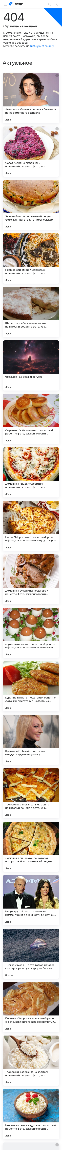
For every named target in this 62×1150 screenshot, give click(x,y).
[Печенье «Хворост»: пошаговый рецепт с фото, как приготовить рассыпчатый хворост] (31, 1007)
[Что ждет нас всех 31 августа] (31, 365)
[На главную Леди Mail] (18, 4)
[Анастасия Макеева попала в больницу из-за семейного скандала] (31, 98)
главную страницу (42, 46)
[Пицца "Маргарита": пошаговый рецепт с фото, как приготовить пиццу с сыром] (31, 526)
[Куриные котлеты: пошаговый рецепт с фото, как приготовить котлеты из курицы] (31, 686)
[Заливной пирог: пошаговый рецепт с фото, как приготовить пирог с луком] (31, 205)
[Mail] (11, 4)
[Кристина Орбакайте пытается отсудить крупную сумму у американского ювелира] (31, 740)
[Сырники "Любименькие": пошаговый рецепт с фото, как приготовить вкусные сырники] (31, 419)
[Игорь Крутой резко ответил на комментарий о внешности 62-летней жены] (31, 900)
